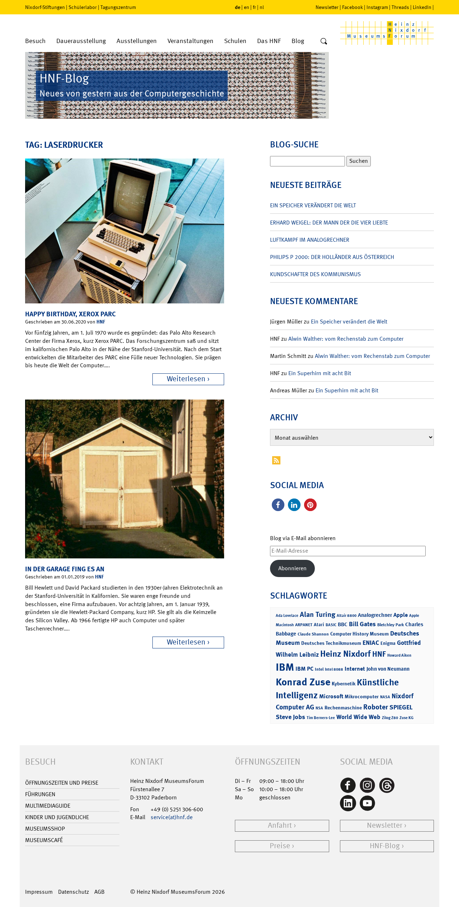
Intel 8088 (334, 669)
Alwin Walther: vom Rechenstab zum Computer (345, 339)
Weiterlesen (186, 379)
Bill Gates (362, 624)
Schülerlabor (82, 7)
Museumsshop (45, 828)
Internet (355, 668)
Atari (319, 625)
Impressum (39, 892)
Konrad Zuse (303, 682)
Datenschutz (73, 892)
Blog (298, 41)
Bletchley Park (390, 625)
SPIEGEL (401, 707)
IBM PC (304, 668)
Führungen (40, 794)
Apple (400, 615)
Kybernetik (343, 683)
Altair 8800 (346, 615)
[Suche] (323, 41)
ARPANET (303, 625)
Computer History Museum (359, 633)
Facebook (352, 7)
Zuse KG (406, 718)
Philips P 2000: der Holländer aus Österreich (332, 257)
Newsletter (327, 7)
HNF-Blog (385, 846)
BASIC (331, 625)
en (246, 7)
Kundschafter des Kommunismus (315, 274)
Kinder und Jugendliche (57, 817)
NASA (385, 697)
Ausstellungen (137, 41)
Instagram (377, 7)
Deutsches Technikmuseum (331, 642)
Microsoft (331, 696)
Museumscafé (44, 840)
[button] (278, 505)
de (237, 7)
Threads (400, 7)
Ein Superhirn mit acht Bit (319, 373)
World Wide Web (358, 717)
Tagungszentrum (118, 7)
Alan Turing (317, 614)
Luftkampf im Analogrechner (309, 240)
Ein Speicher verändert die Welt (313, 205)
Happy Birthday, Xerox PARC (70, 314)
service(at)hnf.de (172, 817)
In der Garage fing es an (64, 568)
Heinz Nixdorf (345, 654)
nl (262, 7)
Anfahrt (280, 825)
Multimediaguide (47, 805)
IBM (285, 667)
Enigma (388, 643)
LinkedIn (422, 7)
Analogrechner (375, 615)
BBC (342, 624)
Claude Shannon (313, 634)
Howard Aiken (399, 655)
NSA (319, 708)
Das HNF (269, 41)
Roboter (375, 707)
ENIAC (371, 642)
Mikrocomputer (362, 696)
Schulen (235, 41)
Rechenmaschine (343, 707)
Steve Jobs (290, 717)
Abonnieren (292, 568)
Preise (280, 846)
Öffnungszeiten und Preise (61, 782)
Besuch (35, 41)
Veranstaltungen (190, 41)
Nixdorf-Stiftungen (45, 7)
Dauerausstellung (81, 41)
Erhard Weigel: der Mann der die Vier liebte (329, 222)
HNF (100, 321)
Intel (319, 669)
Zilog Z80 (390, 718)
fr (254, 7)
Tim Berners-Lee (321, 718)
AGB (99, 892)
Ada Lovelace (287, 615)
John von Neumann (388, 668)
